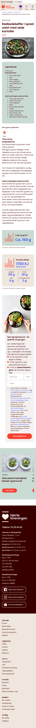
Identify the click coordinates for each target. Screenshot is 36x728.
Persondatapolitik (8, 674)
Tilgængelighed (7, 671)
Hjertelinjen (6, 688)
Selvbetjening (6, 703)
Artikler (4, 644)
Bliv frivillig (5, 718)
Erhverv (4, 623)
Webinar (5, 650)
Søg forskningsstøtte (9, 632)
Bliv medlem (6, 700)
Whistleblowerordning (9, 668)
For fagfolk (18, 2)
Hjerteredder (6, 626)
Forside (4, 12)
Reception (5, 682)
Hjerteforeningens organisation (17, 409)
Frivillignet (5, 721)
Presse (4, 685)
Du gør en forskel (8, 706)
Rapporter (5, 653)
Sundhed (10, 12)
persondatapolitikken (21, 424)
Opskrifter (17, 12)
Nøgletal (5, 635)
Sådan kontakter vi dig (10, 692)
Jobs (3, 665)
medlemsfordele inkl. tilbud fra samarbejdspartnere (20, 399)
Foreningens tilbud (8, 709)
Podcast (5, 647)
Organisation (6, 662)
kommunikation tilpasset (20, 390)
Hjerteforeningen (7, 2)
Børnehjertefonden (8, 629)
